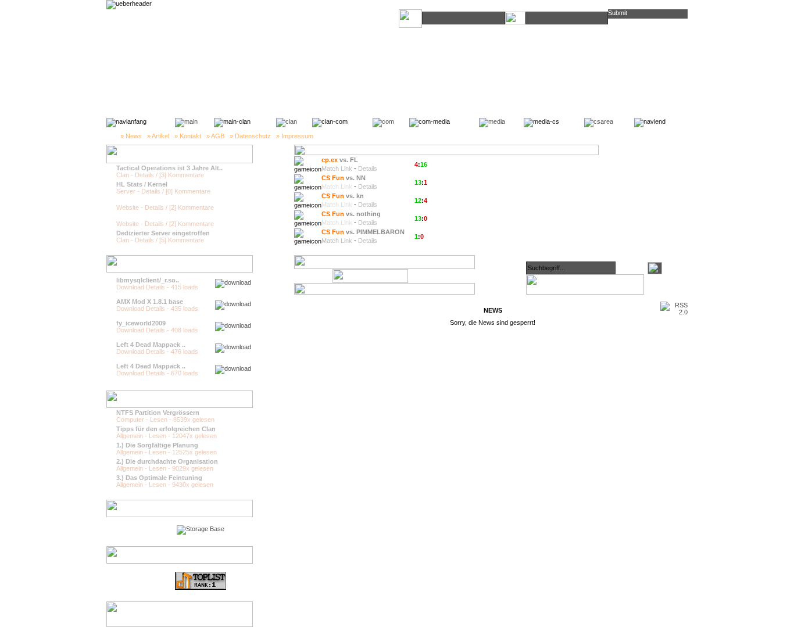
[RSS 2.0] (674, 312)
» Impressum (294, 135)
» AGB (215, 135)
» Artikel (158, 135)
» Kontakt (187, 135)
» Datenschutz (250, 135)
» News (131, 135)
